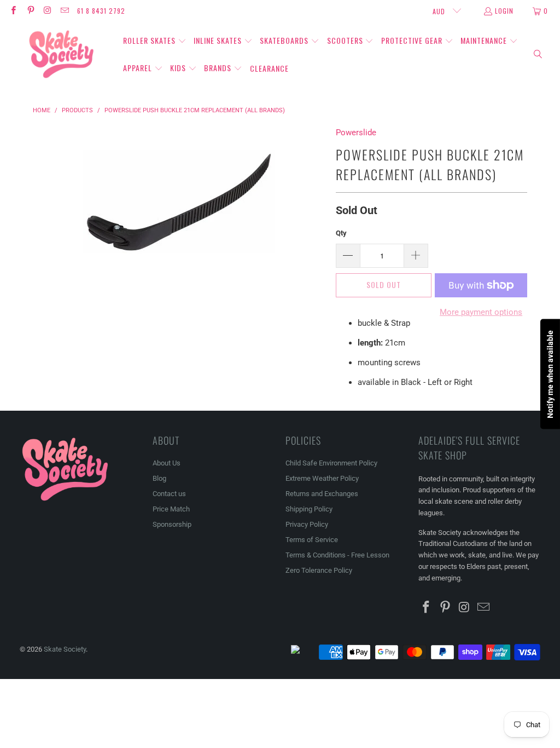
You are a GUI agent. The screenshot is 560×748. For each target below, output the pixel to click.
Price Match (171, 509)
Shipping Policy (308, 509)
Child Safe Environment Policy (331, 463)
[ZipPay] (304, 652)
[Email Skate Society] (64, 10)
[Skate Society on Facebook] (13, 10)
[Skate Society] (61, 54)
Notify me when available (550, 374)
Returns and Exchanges (321, 494)
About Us (166, 463)
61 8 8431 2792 (101, 10)
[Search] (538, 55)
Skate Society (65, 649)
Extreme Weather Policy (322, 478)
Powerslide (356, 132)
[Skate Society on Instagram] (47, 10)
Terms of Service (311, 540)
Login (504, 10)
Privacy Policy (306, 524)
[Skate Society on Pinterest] (29, 10)
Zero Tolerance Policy (318, 570)
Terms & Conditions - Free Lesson (337, 555)
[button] (154, 41)
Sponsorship (172, 524)
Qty (341, 233)
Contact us (169, 494)
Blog (159, 478)
